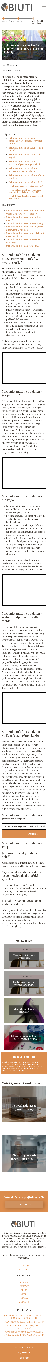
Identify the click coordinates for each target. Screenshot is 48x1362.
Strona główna (8, 21)
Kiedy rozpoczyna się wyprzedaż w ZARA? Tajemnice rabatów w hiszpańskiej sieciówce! (24, 983)
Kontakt (24, 1269)
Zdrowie (24, 1301)
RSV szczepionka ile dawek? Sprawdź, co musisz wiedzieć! (24, 1156)
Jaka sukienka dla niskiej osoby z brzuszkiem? (24, 1327)
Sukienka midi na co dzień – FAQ (25, 182)
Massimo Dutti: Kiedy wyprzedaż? (24, 956)
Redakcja (24, 1265)
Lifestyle (24, 1286)
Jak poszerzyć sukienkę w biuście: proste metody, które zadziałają (24, 1037)
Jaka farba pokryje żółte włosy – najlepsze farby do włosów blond (24, 1333)
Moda (19, 21)
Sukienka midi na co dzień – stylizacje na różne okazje (23, 169)
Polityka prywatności (24, 1346)
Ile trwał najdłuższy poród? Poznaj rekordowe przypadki (24, 1107)
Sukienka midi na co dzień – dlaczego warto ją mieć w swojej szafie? (25, 141)
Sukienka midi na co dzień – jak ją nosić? (26, 149)
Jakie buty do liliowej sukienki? (24, 1010)
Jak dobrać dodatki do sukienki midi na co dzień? (26, 197)
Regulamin (24, 1357)
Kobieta (24, 1282)
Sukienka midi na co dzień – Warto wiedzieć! (26, 176)
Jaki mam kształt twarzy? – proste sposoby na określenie (24, 1316)
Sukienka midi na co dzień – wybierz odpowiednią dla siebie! (25, 163)
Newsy (24, 1293)
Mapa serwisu (24, 1352)
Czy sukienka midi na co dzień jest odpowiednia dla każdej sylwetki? (25, 191)
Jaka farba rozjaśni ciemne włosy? (24, 1321)
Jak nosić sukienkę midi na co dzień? (27, 186)
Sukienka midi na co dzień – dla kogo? (25, 156)
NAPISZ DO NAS (24, 1204)
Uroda (24, 1297)
